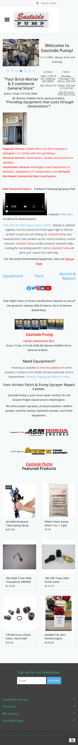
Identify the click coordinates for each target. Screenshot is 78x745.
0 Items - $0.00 (48, 3)
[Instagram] (38, 288)
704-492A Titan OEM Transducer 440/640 (18, 579)
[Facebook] (29, 288)
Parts (39, 275)
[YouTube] (48, 288)
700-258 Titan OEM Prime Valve (57, 579)
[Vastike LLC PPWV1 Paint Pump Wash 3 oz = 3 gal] (58, 500)
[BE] (57, 452)
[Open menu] (7, 19)
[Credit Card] (71, 740)
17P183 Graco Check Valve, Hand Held (18, 636)
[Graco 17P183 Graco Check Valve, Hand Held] (19, 613)
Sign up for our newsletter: (39, 672)
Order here (66, 214)
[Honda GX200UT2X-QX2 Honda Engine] (58, 613)
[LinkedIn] (42, 288)
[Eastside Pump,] (36, 19)
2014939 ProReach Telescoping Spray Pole (17, 523)
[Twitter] (33, 288)
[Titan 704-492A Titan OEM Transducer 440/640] (19, 556)
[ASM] (35, 432)
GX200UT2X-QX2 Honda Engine (55, 636)
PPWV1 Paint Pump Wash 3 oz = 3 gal (56, 523)
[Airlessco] (20, 452)
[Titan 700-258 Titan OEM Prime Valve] (58, 556)
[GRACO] (13, 432)
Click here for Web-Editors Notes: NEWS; (27, 225)
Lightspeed (57, 735)
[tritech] (13, 452)
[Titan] (20, 432)
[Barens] (35, 451)
